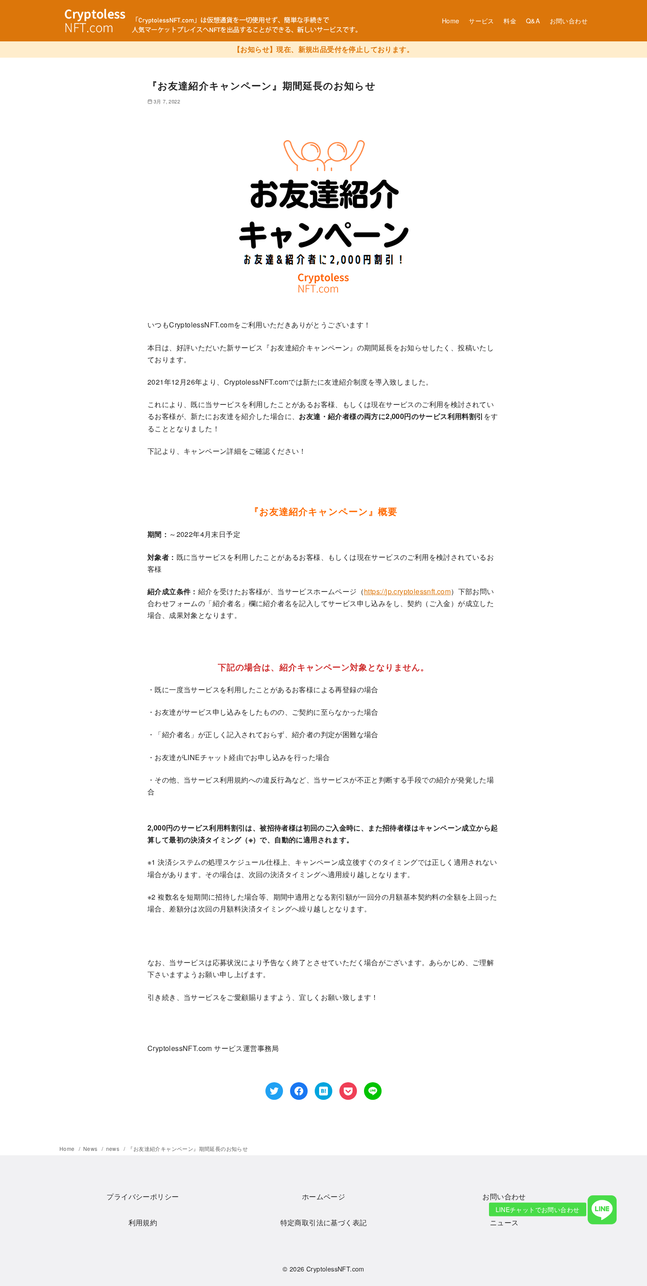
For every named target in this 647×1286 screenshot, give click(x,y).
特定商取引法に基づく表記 (323, 1222)
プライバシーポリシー (143, 1196)
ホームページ (323, 1196)
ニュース (504, 1222)
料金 (510, 20)
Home (451, 20)
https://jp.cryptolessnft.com (407, 591)
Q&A (533, 20)
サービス (481, 20)
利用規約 (143, 1222)
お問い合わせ (569, 20)
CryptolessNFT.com (335, 1268)
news (113, 1148)
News (91, 1148)
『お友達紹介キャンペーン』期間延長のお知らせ (188, 1148)
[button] (602, 1209)
